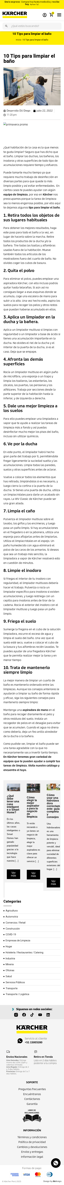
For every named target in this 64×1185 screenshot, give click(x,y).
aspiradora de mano (35, 710)
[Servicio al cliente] (20, 1041)
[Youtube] (40, 1015)
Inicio (18, 39)
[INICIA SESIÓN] (44, 15)
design (57, 1181)
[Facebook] (24, 1015)
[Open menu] (59, 14)
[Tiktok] (32, 1015)
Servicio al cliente (36, 1038)
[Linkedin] (48, 1015)
